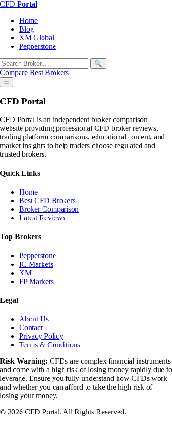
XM (25, 273)
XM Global (36, 38)
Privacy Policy (41, 336)
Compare (15, 73)
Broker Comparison (49, 209)
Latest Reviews (42, 218)
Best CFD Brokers (47, 200)
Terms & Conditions (49, 345)
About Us (34, 319)
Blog (26, 29)
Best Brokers (49, 73)
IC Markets (36, 264)
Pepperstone (37, 46)
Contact (31, 327)
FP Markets (36, 281)
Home (28, 20)
